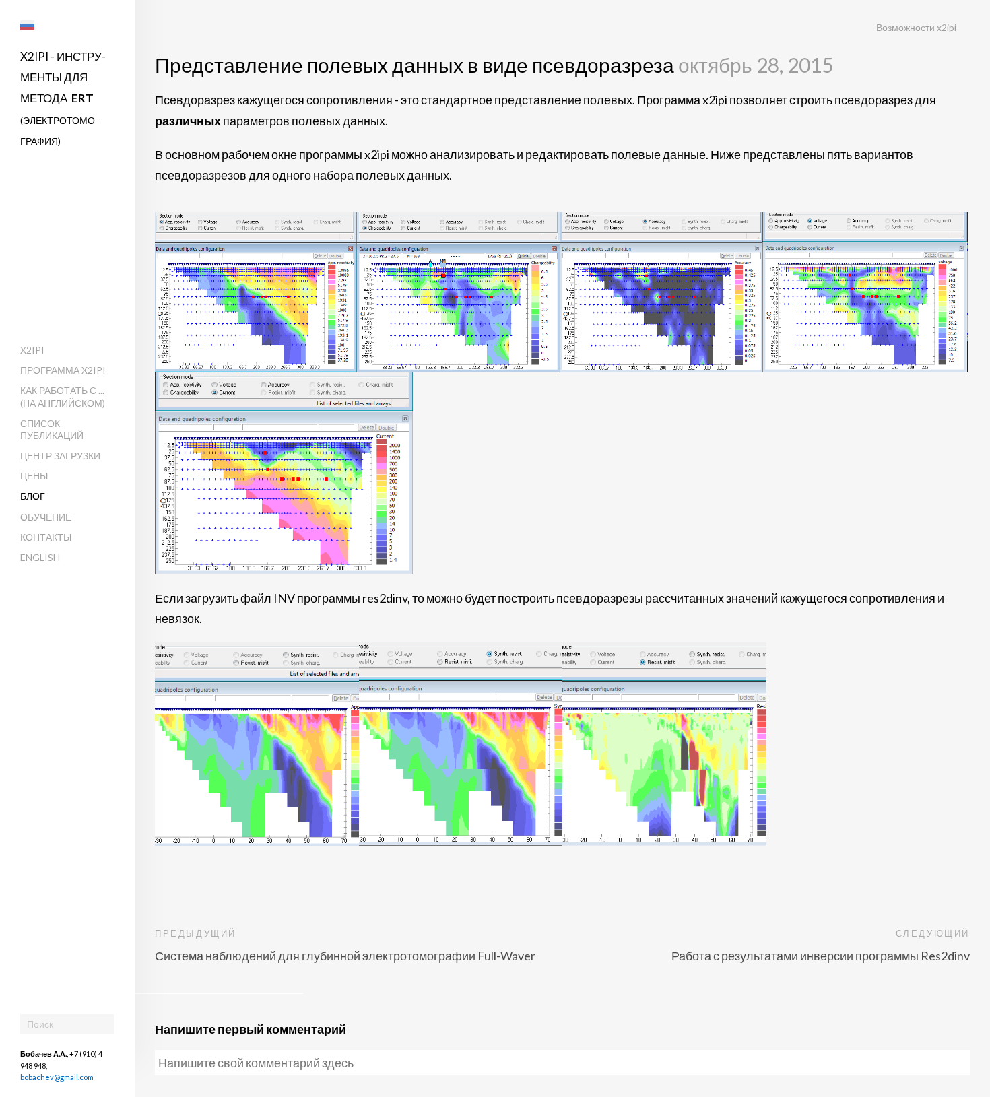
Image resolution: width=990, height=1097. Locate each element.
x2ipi (32, 350)
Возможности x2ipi (916, 27)
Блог (32, 496)
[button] (27, 25)
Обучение (45, 517)
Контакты (45, 537)
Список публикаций (52, 429)
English (40, 557)
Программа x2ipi (63, 370)
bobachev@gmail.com (57, 1077)
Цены (34, 475)
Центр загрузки (60, 455)
